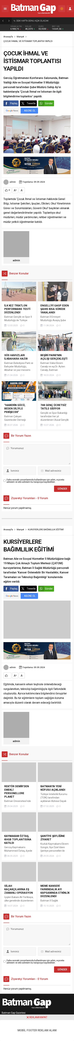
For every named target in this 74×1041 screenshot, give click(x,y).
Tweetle (31, 103)
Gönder (49, 103)
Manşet (20, 36)
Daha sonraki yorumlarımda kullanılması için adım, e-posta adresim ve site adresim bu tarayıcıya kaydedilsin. (35, 481)
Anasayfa (8, 36)
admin (12, 182)
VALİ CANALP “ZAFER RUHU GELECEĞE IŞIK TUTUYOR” (43, 20)
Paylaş (13, 103)
